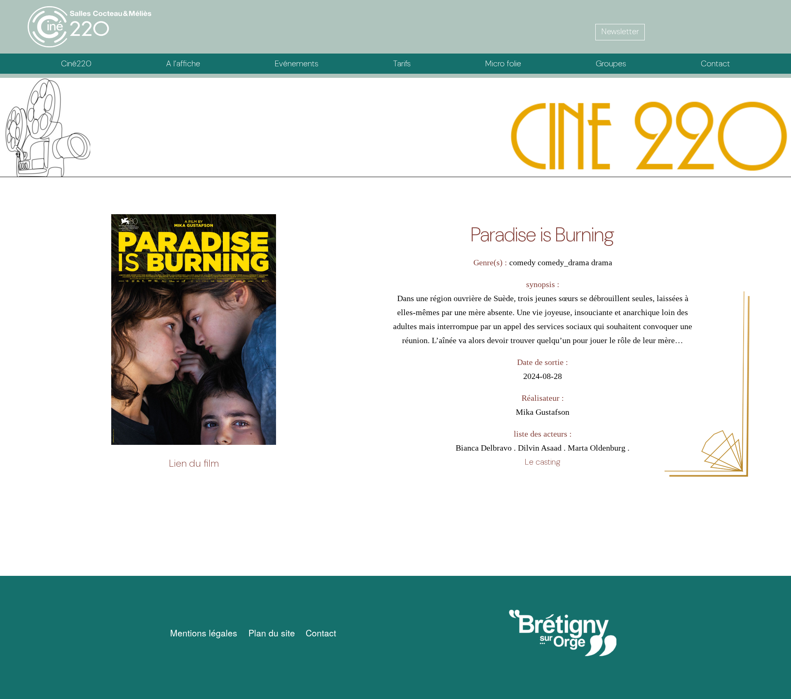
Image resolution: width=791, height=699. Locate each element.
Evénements (296, 63)
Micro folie (503, 63)
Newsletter (620, 31)
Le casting (543, 461)
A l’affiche (183, 63)
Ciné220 (76, 63)
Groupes (611, 63)
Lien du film (194, 463)
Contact (715, 63)
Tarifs (402, 63)
